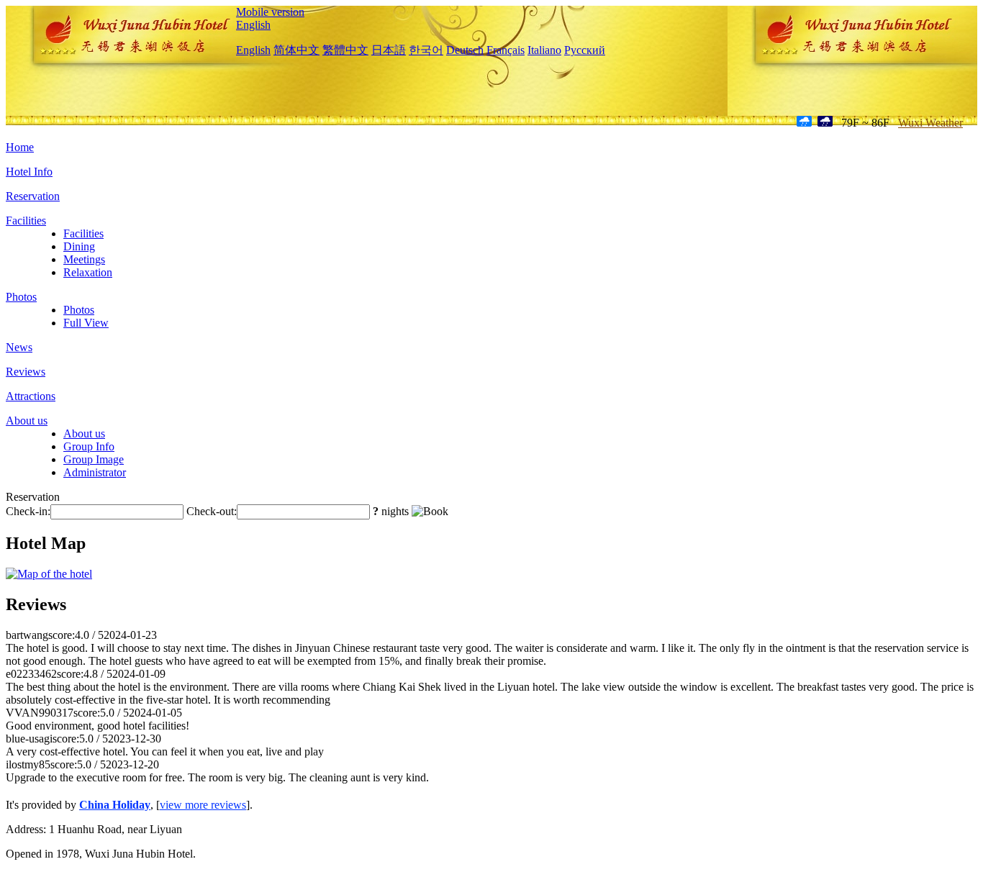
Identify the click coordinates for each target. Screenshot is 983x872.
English (253, 25)
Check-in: (28, 511)
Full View (86, 323)
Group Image (93, 459)
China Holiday (114, 805)
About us (26, 420)
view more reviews (203, 805)
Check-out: (211, 511)
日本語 (388, 50)
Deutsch (465, 50)
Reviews (25, 371)
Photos (21, 297)
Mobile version (270, 12)
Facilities (26, 220)
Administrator (94, 472)
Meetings (84, 259)
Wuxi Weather (930, 123)
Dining (79, 246)
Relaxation (87, 272)
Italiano (544, 50)
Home (20, 147)
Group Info (88, 446)
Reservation (33, 196)
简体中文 (296, 50)
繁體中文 (345, 50)
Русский (584, 50)
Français (505, 50)
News (19, 347)
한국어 (426, 50)
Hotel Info (29, 171)
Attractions (30, 396)
